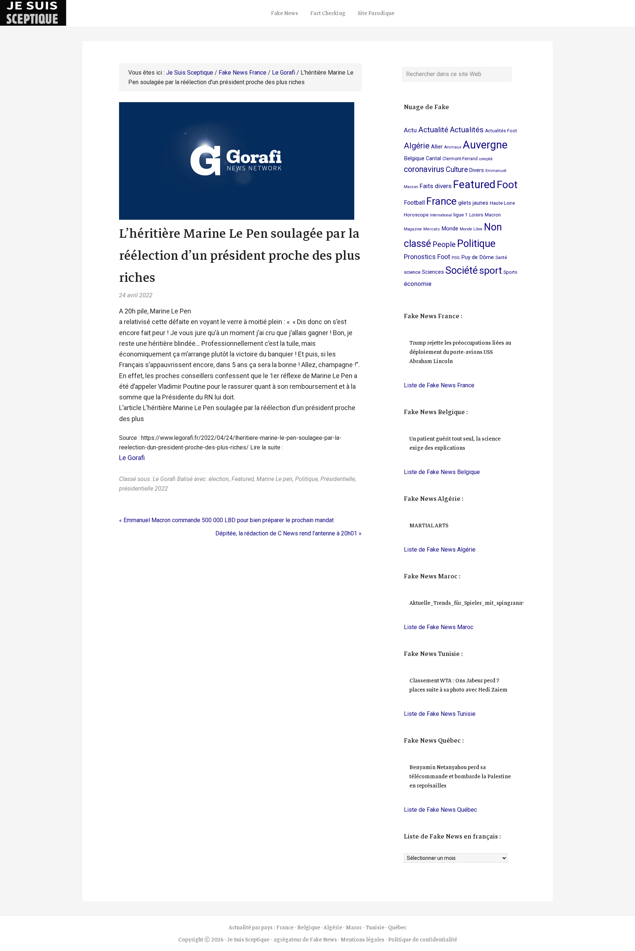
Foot (507, 185)
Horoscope (416, 215)
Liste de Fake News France (439, 385)
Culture (457, 169)
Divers (476, 170)
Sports (510, 272)
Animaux (452, 147)
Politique (306, 479)
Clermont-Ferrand (460, 158)
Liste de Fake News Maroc (438, 627)
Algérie (417, 145)
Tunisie (375, 927)
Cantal (433, 158)
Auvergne (485, 145)
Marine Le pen (274, 479)
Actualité (433, 129)
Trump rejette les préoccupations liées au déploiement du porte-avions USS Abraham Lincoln (460, 352)
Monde (449, 228)
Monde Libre (471, 229)
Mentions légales (362, 939)
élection (219, 479)
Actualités (467, 129)
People (444, 244)
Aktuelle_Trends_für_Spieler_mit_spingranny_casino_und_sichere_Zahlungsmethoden (519, 603)
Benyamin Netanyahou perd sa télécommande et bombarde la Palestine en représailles (460, 776)
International (441, 215)
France (441, 201)
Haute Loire (502, 203)
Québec (397, 927)
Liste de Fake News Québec (440, 809)
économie (417, 283)
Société (461, 270)
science (412, 272)
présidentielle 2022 (143, 488)
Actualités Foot (501, 130)
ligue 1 (460, 215)
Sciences (433, 272)
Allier (437, 147)
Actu (410, 130)
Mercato (431, 229)
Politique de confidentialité (422, 939)
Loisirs (476, 215)
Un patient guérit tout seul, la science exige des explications (455, 443)
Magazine (413, 229)
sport (490, 270)
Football (414, 202)
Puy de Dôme (477, 257)
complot (485, 159)
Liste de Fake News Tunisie (440, 713)
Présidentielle (337, 479)
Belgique (414, 158)
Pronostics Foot (427, 257)
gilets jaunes (473, 203)
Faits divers (436, 186)
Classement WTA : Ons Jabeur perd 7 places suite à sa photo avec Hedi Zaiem (458, 685)
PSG (456, 257)
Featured (243, 479)
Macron (493, 215)
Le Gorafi (132, 458)
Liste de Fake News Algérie (440, 549)
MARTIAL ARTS (428, 525)
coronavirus (424, 169)
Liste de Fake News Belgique (442, 472)
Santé (501, 257)
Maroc (354, 927)
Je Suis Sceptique (73, 13)
